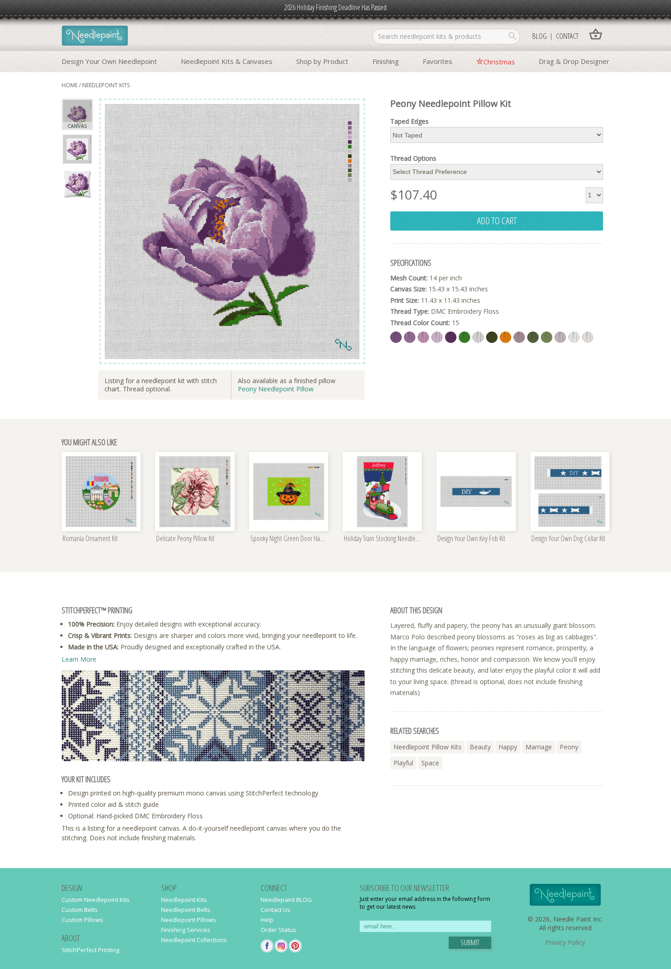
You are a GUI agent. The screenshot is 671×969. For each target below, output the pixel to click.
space (430, 762)
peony (569, 747)
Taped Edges (409, 121)
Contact (567, 36)
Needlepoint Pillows (188, 920)
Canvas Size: (408, 288)
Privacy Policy (565, 942)
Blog (539, 36)
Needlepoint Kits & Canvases (227, 61)
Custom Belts (80, 910)
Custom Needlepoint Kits (96, 899)
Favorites (437, 61)
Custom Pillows (82, 920)
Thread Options (413, 158)
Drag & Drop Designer (574, 61)
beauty (480, 747)
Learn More (79, 659)
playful (403, 762)
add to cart (497, 220)
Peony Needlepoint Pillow (276, 388)
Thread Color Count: (420, 322)
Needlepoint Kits (106, 85)
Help (267, 920)
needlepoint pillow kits (427, 747)
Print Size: (404, 300)
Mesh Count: (409, 278)
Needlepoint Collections (194, 940)
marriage (538, 747)
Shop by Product (322, 61)
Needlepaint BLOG (286, 899)
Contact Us (275, 910)
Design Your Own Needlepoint (109, 61)
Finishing (385, 61)
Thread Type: (409, 311)
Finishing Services (185, 930)
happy (507, 747)
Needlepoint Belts (185, 910)
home (70, 85)
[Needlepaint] (95, 36)
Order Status (278, 930)
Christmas (499, 61)
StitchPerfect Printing (90, 950)
